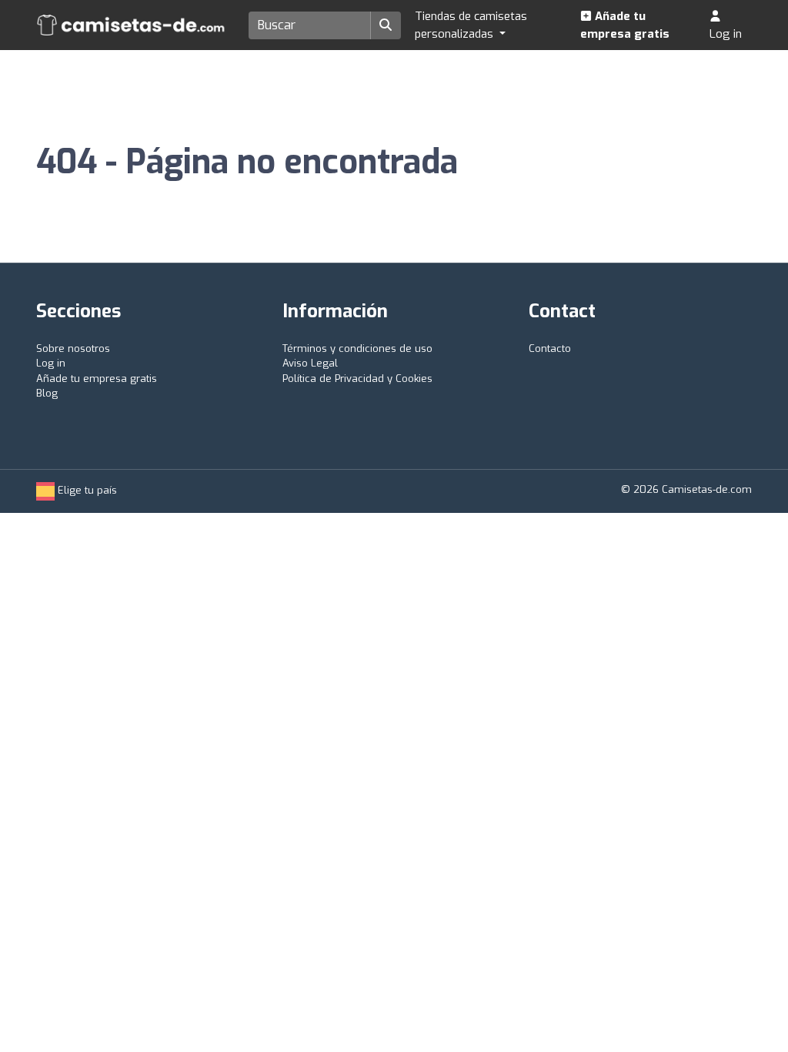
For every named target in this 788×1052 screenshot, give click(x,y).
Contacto (550, 348)
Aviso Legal (310, 363)
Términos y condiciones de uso (357, 348)
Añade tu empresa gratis (624, 25)
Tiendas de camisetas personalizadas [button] (471, 25)
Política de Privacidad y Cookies (357, 378)
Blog (47, 393)
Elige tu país (86, 490)
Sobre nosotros (73, 348)
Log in (726, 34)
